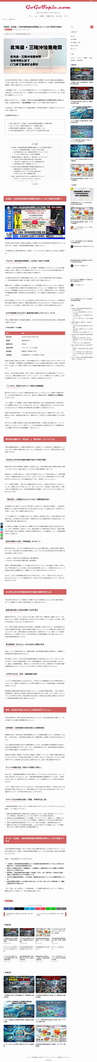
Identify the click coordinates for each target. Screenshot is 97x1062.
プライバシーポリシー (51, 1057)
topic (73, 36)
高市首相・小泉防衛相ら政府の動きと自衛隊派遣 (27, 179)
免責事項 (60, 1057)
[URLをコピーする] (61, 908)
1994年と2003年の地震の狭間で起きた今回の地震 (27, 159)
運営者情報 (34, 1057)
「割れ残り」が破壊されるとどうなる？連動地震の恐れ (29, 162)
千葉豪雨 (85, 57)
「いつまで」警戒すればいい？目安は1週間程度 (27, 154)
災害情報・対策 (9, 29)
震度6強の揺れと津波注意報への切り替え (25, 169)
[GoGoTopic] (48, 7)
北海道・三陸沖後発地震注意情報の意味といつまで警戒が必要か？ (32, 147)
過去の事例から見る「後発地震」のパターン (26, 164)
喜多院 (90, 57)
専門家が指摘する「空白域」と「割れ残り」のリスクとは (29, 157)
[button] (9, 908)
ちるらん (73, 57)
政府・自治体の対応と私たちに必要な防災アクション (28, 176)
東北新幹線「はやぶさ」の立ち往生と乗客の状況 (27, 171)
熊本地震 (73, 60)
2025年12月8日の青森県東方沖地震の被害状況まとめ (28, 167)
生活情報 (74, 39)
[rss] (90, 1)
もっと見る (35, 184)
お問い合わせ (42, 1057)
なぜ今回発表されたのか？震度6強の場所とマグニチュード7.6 (31, 152)
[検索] (92, 1)
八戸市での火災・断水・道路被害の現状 (25, 173)
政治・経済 (75, 45)
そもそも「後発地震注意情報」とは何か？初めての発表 (29, 150)
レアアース (79, 57)
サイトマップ (66, 1057)
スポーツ (74, 49)
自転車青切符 (80, 60)
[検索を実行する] (91, 27)
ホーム (29, 1057)
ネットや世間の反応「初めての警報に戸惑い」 (26, 181)
